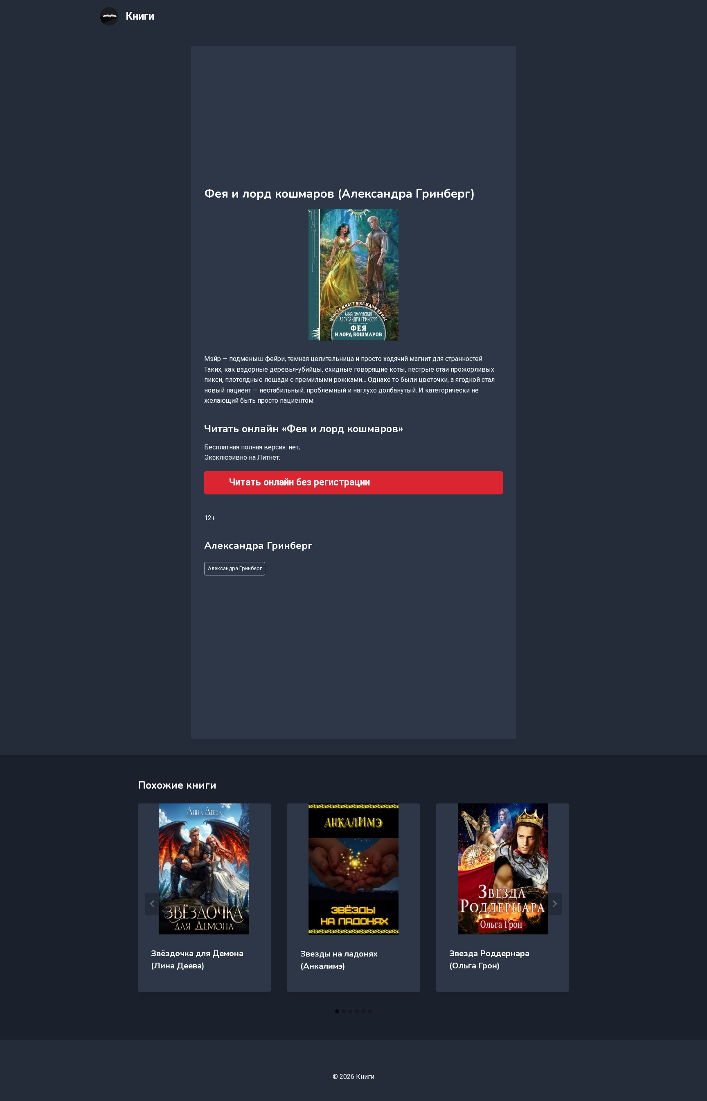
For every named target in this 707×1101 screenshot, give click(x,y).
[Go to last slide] (152, 904)
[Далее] (554, 904)
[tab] (337, 1011)
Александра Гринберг (235, 568)
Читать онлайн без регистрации (299, 482)
